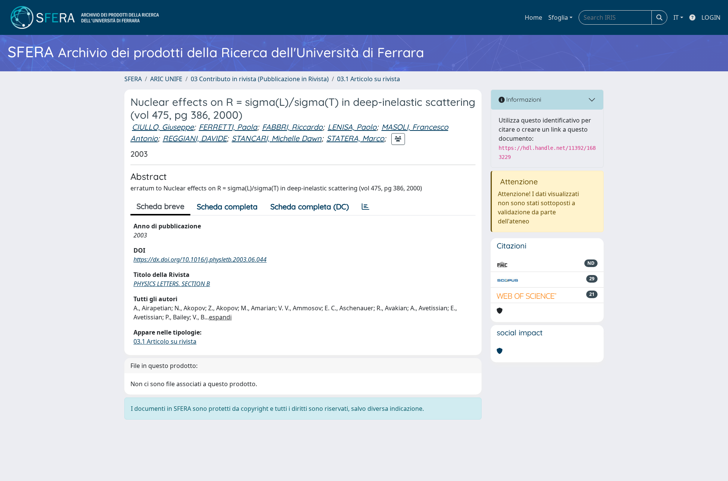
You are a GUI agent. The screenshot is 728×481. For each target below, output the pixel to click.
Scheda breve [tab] (160, 206)
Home (533, 17)
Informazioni (523, 99)
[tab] (365, 207)
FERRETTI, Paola (228, 127)
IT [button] (676, 17)
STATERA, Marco (355, 138)
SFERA (133, 79)
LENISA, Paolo (352, 127)
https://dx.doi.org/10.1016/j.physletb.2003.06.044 (200, 259)
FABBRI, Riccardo (292, 127)
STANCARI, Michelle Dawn (277, 138)
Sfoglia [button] (558, 17)
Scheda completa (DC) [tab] (309, 206)
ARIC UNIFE (166, 79)
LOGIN (710, 17)
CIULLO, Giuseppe (163, 127)
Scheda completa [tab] (227, 206)
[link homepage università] (85, 17)
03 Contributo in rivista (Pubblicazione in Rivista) (260, 79)
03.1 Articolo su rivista (368, 79)
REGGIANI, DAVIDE (195, 138)
